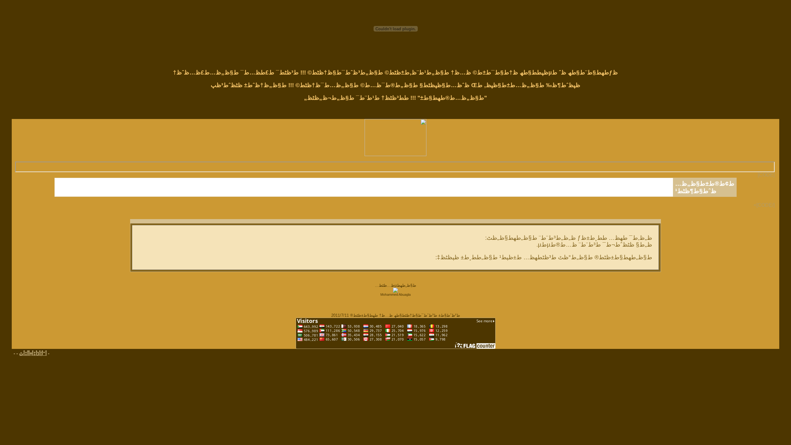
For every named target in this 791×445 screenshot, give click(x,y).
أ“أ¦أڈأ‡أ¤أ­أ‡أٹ (33, 353)
